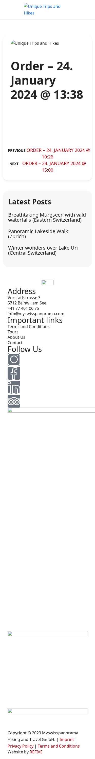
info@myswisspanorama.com (36, 313)
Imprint (67, 739)
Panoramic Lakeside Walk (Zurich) (38, 234)
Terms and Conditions (29, 326)
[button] (85, 10)
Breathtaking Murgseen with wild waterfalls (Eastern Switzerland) (47, 217)
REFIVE (36, 752)
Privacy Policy (20, 746)
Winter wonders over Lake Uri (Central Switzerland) (43, 250)
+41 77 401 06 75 (23, 308)
